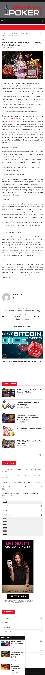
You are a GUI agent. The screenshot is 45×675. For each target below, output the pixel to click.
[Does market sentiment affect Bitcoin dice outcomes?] (5, 667)
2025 (5, 519)
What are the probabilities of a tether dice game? (19, 487)
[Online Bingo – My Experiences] (8, 431)
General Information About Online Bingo (28, 404)
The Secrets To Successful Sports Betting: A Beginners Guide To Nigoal (28, 417)
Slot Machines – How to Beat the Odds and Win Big (29, 391)
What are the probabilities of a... (17, 643)
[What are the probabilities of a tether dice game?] (22, 345)
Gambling (13, 33)
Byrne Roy (11, 47)
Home (4, 33)
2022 (5, 528)
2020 (5, 534)
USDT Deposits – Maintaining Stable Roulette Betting (20, 493)
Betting (23, 618)
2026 (5, 502)
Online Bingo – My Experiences (29, 428)
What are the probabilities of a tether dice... (22, 361)
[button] (4, 348)
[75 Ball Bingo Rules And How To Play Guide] (8, 444)
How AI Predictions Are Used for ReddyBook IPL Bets (20, 476)
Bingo (23, 622)
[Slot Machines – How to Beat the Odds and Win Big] (8, 393)
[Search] (43, 21)
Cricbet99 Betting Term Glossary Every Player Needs (20, 469)
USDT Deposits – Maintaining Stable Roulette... (17, 655)
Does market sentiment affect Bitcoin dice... (16, 667)
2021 (5, 531)
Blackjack (23, 627)
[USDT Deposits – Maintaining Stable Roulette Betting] (5, 654)
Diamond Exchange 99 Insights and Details (17, 482)
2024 (5, 522)
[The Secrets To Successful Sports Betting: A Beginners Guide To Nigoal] (8, 418)
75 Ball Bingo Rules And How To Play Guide (29, 442)
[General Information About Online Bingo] (8, 406)
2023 (5, 525)
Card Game (23, 632)
